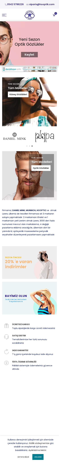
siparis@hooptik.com (41, 4)
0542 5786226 (15, 4)
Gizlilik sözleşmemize (39, 443)
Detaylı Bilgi (23, 457)
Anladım (38, 457)
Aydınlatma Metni (37, 450)
